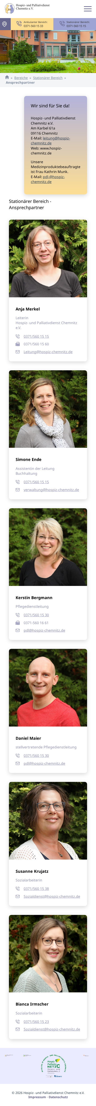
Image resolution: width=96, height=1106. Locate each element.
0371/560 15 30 (36, 614)
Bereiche (21, 77)
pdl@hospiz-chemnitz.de (44, 630)
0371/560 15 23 (36, 1021)
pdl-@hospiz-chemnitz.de (48, 179)
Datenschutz (58, 1097)
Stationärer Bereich (48, 77)
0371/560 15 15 (36, 336)
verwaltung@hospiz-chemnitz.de (51, 489)
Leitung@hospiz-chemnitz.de (48, 351)
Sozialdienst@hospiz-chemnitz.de (52, 896)
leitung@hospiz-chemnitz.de (50, 141)
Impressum (37, 1097)
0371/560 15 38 (36, 888)
